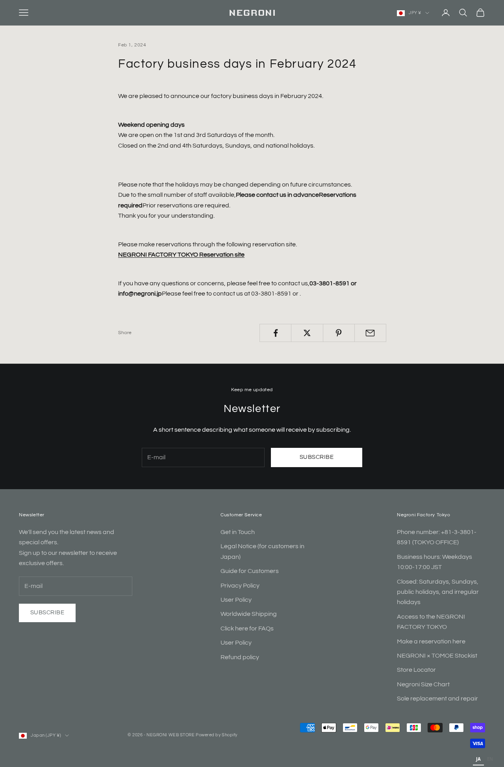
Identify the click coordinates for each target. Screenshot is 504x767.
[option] (490, 760)
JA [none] (478, 759)
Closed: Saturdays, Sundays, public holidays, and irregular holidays (438, 592)
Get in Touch (237, 532)
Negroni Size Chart (423, 684)
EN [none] (490, 759)
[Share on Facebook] (275, 333)
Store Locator (416, 670)
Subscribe (317, 457)
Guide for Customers (249, 571)
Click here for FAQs (247, 628)
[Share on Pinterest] (338, 333)
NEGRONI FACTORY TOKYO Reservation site (181, 254)
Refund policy (239, 657)
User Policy (236, 600)
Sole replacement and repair (437, 698)
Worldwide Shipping (248, 614)
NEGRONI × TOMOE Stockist (437, 655)
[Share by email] (370, 333)
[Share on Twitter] (306, 333)
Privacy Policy (239, 585)
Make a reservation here (431, 641)
